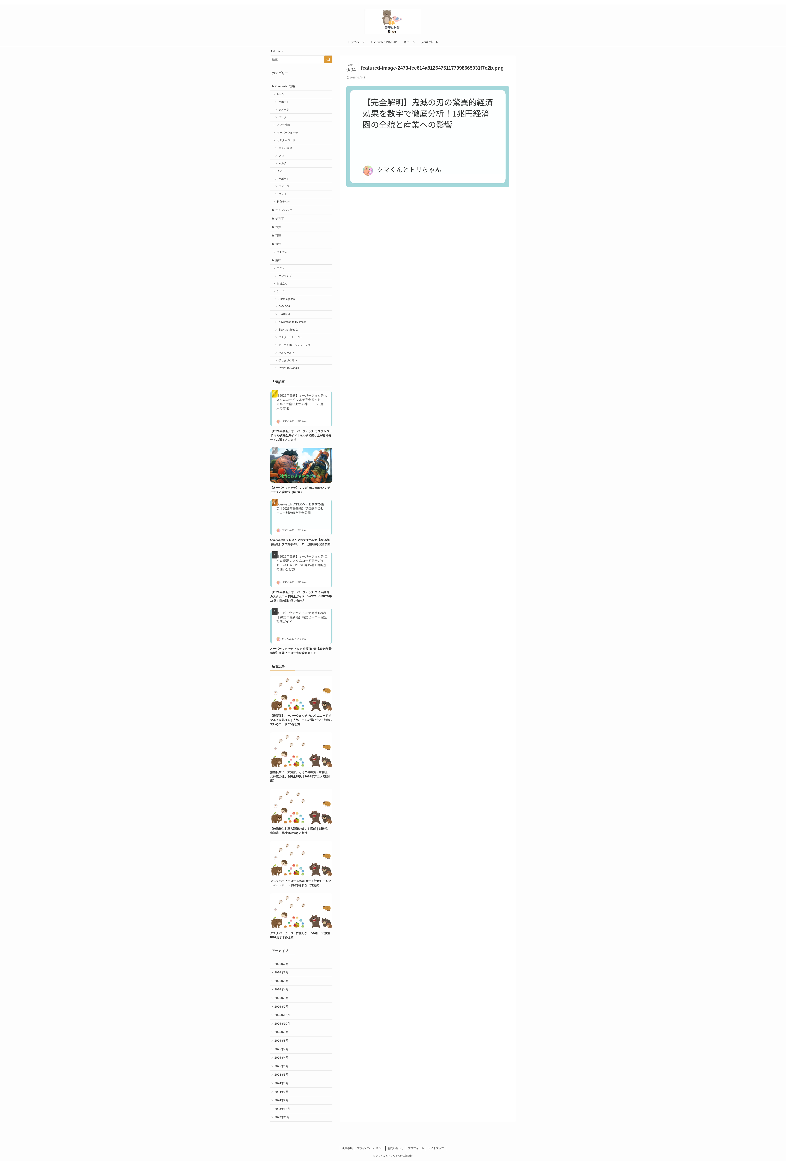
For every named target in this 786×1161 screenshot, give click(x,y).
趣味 (278, 260)
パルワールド (287, 352)
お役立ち (282, 283)
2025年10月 (282, 1023)
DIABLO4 (284, 314)
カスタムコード (286, 140)
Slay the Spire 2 (288, 329)
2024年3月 (281, 1091)
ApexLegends (287, 299)
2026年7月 (281, 964)
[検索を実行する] (328, 59)
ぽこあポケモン (288, 360)
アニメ (281, 268)
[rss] (507, 2)
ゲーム (281, 291)
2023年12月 (282, 1108)
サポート (284, 102)
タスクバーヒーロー (291, 337)
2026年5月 (281, 981)
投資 (278, 227)
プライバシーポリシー (370, 1148)
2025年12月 (282, 1015)
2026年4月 (281, 989)
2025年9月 (281, 1032)
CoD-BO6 (284, 306)
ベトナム (282, 252)
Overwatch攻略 (285, 86)
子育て (279, 218)
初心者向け (283, 201)
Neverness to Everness (292, 322)
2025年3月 (281, 1066)
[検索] (513, 2)
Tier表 (280, 94)
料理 (278, 235)
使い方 (281, 171)
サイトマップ (436, 1148)
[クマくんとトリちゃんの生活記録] (393, 21)
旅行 (278, 244)
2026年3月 (281, 998)
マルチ (283, 163)
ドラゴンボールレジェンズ (295, 345)
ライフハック (283, 210)
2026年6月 (281, 972)
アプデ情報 (283, 124)
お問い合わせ (396, 1148)
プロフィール (416, 1148)
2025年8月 (281, 1040)
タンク (283, 117)
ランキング (285, 275)
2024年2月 (281, 1100)
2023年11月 (282, 1117)
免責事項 (347, 1148)
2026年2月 (281, 1006)
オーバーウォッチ (287, 132)
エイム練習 (285, 148)
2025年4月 (281, 1057)
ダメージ (284, 109)
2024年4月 (281, 1083)
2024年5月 (281, 1074)
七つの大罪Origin (289, 368)
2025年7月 (281, 1049)
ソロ (281, 155)
